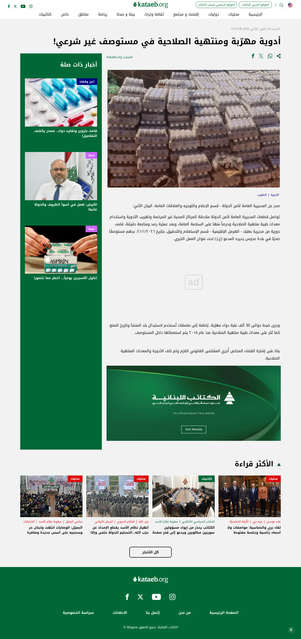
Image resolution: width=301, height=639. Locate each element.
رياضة (102, 14)
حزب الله (144, 521)
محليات (233, 14)
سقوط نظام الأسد (166, 521)
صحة (91, 155)
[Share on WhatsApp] (270, 57)
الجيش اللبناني (104, 521)
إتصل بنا (153, 612)
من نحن (184, 612)
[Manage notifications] (291, 630)
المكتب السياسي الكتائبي (198, 521)
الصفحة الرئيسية (224, 612)
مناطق (83, 14)
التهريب (262, 194)
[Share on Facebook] (253, 57)
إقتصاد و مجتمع (186, 14)
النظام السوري (126, 521)
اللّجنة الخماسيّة (239, 521)
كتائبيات (45, 14)
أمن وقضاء (86, 81)
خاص (65, 14)
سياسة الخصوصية (78, 612)
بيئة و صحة (126, 14)
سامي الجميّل (74, 521)
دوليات (213, 14)
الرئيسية (255, 14)
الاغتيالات (29, 521)
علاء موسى (273, 521)
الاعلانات (120, 612)
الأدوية (275, 194)
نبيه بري (257, 521)
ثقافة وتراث (154, 14)
